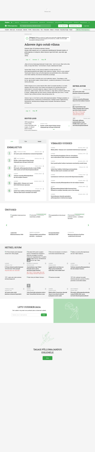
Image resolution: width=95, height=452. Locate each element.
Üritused (57, 29)
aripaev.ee (17, 22)
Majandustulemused (32, 263)
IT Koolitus (71, 232)
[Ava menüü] (12, 22)
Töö (42, 29)
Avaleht (7, 29)
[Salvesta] (43, 152)
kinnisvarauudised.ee (68, 22)
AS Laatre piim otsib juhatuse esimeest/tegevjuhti (28, 153)
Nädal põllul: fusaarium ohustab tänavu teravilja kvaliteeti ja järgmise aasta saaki (58, 294)
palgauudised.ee (83, 22)
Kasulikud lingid (64, 29)
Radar (70, 29)
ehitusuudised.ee (58, 22)
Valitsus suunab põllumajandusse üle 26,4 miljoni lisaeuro (67, 182)
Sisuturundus (35, 29)
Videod (51, 29)
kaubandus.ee (42, 22)
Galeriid (25, 29)
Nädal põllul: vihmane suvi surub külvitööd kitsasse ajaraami (68, 149)
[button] (26, 314)
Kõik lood (12, 29)
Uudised (16, 173)
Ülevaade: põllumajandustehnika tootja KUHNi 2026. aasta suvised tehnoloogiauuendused (80, 294)
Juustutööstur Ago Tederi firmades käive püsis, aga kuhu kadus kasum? (81, 108)
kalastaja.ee (76, 22)
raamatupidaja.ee (50, 22)
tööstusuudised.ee (24, 22)
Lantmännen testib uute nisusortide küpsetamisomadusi (67, 176)
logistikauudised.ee (34, 22)
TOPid (29, 29)
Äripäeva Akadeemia (35, 232)
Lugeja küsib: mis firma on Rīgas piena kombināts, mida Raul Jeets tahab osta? (57, 268)
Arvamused (19, 29)
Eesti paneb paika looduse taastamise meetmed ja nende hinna (69, 163)
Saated (53, 186)
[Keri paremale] (69, 125)
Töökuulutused (21, 151)
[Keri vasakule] (38, 125)
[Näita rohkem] (89, 22)
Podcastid (46, 29)
